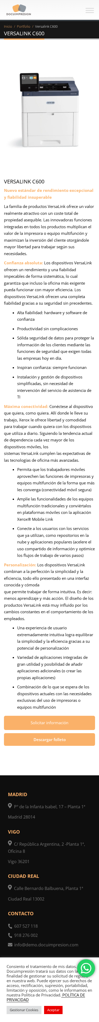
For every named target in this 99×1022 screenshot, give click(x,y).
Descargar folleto (50, 739)
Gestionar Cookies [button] (24, 1010)
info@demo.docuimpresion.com (46, 945)
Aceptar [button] (53, 1010)
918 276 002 (26, 935)
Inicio (8, 26)
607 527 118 (26, 926)
